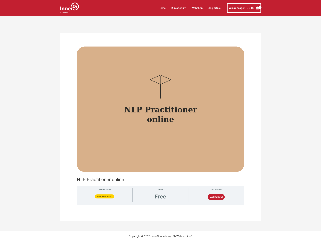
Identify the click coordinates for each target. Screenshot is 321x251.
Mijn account (178, 8)
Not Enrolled (104, 196)
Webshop (197, 8)
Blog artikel (214, 8)
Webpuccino (184, 236)
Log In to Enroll (216, 197)
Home (162, 8)
